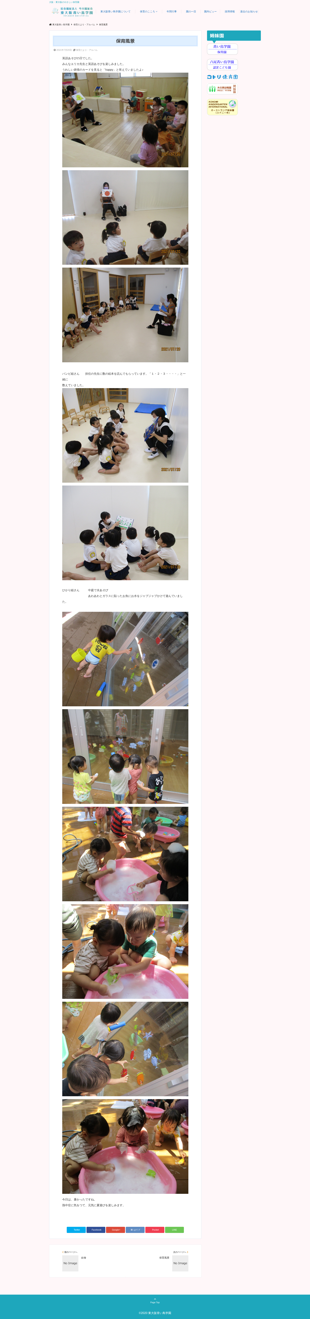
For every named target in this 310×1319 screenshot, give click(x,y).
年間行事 (172, 11)
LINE (174, 1230)
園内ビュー (210, 11)
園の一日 (191, 11)
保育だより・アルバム (87, 50)
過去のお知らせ (249, 11)
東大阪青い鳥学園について (115, 11)
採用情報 (230, 11)
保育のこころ (147, 11)
